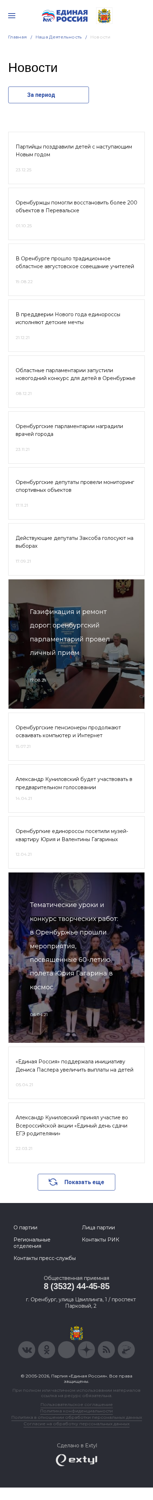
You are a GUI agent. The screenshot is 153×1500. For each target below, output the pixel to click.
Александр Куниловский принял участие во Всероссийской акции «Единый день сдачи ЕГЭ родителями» (72, 1125)
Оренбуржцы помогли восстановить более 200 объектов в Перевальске (76, 206)
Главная (17, 37)
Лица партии (98, 1227)
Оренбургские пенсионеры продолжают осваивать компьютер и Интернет (68, 731)
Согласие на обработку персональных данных (76, 1423)
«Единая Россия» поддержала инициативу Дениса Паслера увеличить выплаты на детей (74, 1065)
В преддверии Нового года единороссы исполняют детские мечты (68, 318)
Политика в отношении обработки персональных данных (76, 1417)
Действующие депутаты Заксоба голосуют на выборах (74, 542)
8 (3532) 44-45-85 (77, 1286)
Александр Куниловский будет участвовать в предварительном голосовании (74, 783)
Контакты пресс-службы (45, 1258)
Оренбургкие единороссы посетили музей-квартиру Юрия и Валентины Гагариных (72, 835)
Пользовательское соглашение (77, 1404)
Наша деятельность (59, 37)
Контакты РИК (100, 1239)
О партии (25, 1227)
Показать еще (84, 1182)
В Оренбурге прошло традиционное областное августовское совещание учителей (75, 262)
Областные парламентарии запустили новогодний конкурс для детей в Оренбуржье (76, 374)
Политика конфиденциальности (76, 1410)
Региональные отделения (32, 1242)
